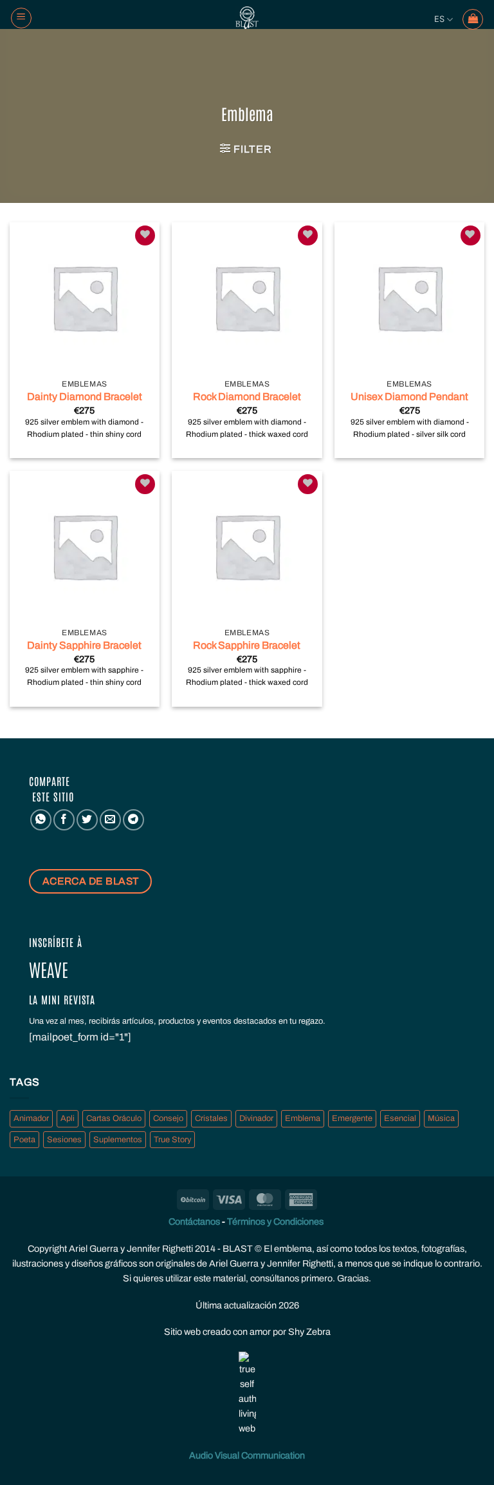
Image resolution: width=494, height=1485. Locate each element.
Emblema (302, 1118)
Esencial (400, 1118)
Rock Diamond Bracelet (247, 396)
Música (441, 1118)
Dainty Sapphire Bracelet (84, 645)
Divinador (256, 1118)
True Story (172, 1139)
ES (439, 19)
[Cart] (472, 19)
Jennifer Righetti (160, 1248)
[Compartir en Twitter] (87, 819)
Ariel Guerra (93, 1248)
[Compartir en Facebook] (64, 819)
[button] (245, 148)
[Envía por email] (110, 819)
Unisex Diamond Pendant (409, 396)
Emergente (352, 1118)
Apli (67, 1118)
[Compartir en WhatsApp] (40, 819)
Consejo (168, 1118)
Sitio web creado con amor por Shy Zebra (247, 1332)
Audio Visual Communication (247, 1455)
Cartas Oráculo (114, 1118)
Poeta (24, 1139)
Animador (31, 1118)
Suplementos (117, 1139)
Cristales (211, 1118)
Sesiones (64, 1139)
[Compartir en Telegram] (133, 819)
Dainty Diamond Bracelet (84, 396)
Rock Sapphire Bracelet (246, 645)
